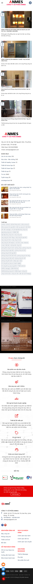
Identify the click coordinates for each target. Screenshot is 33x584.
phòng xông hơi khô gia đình (9, 253)
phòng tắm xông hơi (16, 245)
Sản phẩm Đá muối (23, 560)
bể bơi (8, 224)
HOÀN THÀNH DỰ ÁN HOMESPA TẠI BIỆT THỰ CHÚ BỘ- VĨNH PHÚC (15, 60)
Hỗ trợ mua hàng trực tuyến (7, 551)
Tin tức (3, 174)
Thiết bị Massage (23, 554)
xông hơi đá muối (6, 273)
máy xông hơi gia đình (21, 237)
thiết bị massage (6, 268)
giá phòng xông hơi (6, 232)
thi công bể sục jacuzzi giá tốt (9, 266)
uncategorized (5, 180)
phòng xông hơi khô (20, 250)
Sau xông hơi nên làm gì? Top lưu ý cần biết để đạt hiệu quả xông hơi (19, 201)
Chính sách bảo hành (24, 535)
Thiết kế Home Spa (7, 165)
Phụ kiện (20, 557)
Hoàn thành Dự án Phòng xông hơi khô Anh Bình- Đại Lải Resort (15, 90)
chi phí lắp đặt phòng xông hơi (19, 229)
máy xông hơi (18, 234)
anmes (3, 224)
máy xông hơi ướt (16, 240)
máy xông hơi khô (6, 240)
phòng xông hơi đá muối (8, 258)
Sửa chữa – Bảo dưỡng (8, 159)
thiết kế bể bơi (14, 268)
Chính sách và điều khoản (10, 574)
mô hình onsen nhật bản (22, 242)
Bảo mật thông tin (24, 574)
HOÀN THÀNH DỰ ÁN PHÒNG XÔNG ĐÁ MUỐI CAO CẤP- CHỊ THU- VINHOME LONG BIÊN (15, 30)
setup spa (16, 260)
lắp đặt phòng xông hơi (7, 234)
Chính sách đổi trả (23, 538)
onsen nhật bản (5, 245)
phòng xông (18, 247)
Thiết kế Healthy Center (8, 162)
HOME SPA (15, 232)
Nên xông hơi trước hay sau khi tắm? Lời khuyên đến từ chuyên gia (20, 208)
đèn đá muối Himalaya (25, 273)
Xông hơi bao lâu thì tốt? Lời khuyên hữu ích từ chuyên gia (20, 194)
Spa (21, 260)
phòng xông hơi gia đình (8, 250)
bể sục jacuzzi (25, 224)
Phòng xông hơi (6, 536)
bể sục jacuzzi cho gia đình (8, 227)
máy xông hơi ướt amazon (8, 242)
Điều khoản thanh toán (8, 558)
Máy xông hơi (5, 533)
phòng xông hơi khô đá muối (9, 255)
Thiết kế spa (5, 171)
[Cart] (30, 2)
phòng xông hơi (27, 247)
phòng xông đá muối (7, 260)
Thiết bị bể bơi (21, 266)
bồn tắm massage (6, 229)
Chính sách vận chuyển (25, 541)
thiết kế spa (18, 271)
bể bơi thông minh (15, 224)
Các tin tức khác (6, 156)
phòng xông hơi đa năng (24, 255)
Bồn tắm (3, 542)
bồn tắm (28, 227)
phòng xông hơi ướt (20, 258)
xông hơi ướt (15, 273)
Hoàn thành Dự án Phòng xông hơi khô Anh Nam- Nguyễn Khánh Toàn (16, 119)
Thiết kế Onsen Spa (7, 168)
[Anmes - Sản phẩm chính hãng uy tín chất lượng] (16, 2)
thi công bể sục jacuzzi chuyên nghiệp (11, 263)
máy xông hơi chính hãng (8, 237)
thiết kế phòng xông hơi (7, 271)
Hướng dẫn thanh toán (8, 555)
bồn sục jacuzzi (20, 227)
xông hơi (24, 271)
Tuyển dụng (4, 177)
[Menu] (2, 3)
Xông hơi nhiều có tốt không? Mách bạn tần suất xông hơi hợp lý (19, 215)
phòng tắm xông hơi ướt (8, 247)
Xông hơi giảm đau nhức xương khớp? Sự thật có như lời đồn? (20, 188)
